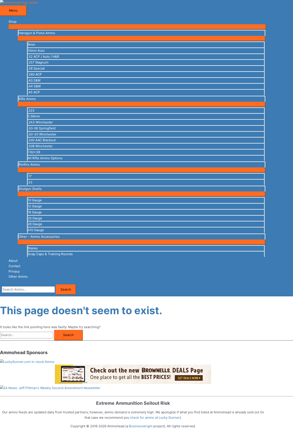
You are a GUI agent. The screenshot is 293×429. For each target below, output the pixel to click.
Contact (14, 266)
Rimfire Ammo (29, 164)
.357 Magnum (38, 62)
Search (65, 289)
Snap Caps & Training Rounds (50, 254)
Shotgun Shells (30, 189)
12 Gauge (35, 206)
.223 (31, 110)
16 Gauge (35, 212)
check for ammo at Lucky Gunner (155, 417)
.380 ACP (35, 74)
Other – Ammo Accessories (39, 237)
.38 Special (36, 68)
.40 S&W (34, 80)
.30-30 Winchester (42, 134)
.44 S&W (34, 86)
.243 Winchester (40, 122)
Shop (13, 22)
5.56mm (34, 116)
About (13, 261)
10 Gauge (35, 200)
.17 (30, 176)
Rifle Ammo (27, 99)
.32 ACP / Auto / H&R (43, 57)
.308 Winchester (40, 146)
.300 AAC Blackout (42, 140)
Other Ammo (18, 276)
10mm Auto (36, 51)
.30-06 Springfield (42, 128)
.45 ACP (34, 92)
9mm (31, 44)
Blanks (33, 248)
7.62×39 (34, 152)
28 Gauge (35, 224)
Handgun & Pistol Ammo (36, 33)
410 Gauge (36, 230)
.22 (30, 182)
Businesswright (141, 426)
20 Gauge (35, 218)
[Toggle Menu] (137, 26)
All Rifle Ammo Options (45, 158)
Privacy (14, 271)
